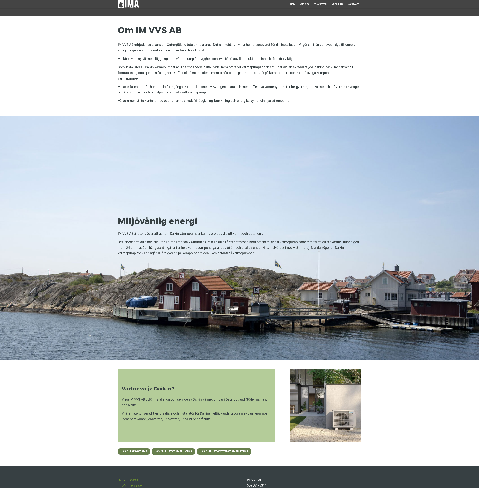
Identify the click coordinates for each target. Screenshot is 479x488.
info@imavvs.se (130, 485)
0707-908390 (128, 480)
